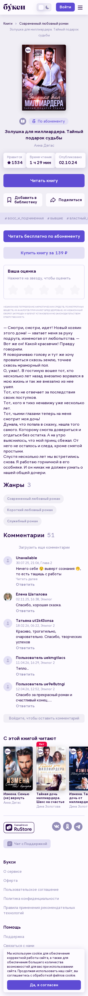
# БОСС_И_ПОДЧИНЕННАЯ (24, 218)
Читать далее (27, 579)
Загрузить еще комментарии (44, 547)
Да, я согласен (44, 985)
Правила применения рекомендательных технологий (39, 910)
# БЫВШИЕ (55, 218)
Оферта (10, 880)
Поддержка (13, 936)
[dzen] (68, 828)
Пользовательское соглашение (31, 889)
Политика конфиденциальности (31, 898)
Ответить (25, 584)
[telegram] (79, 828)
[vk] (57, 828)
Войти (65, 7)
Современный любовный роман (33, 499)
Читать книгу (44, 180)
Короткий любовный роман (30, 510)
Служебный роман (22, 521)
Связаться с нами (18, 946)
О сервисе (12, 871)
